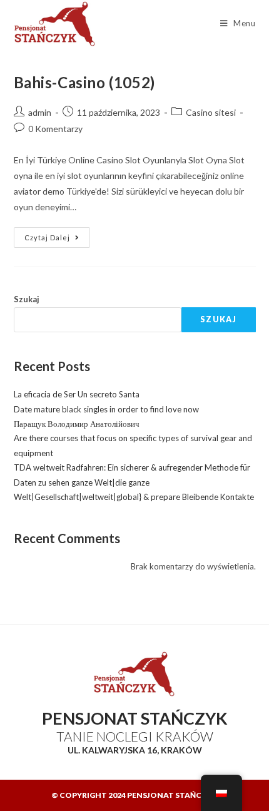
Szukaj (26, 299)
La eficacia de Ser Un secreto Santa (77, 394)
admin (39, 112)
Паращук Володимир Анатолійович (77, 424)
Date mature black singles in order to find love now (106, 409)
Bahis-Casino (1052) (84, 82)
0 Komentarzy (55, 128)
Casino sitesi (211, 112)
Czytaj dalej (57, 234)
